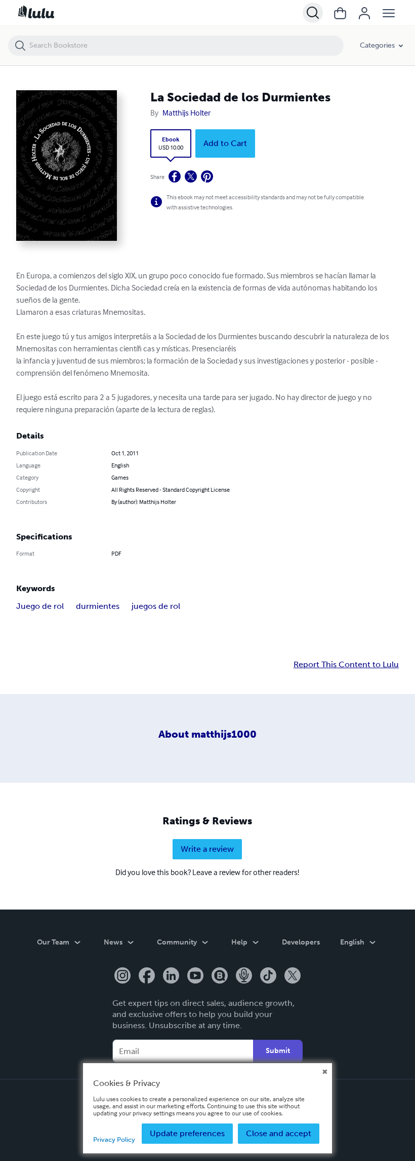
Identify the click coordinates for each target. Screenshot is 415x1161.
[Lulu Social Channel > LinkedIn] (171, 976)
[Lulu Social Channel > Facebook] (147, 976)
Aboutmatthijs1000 (207, 734)
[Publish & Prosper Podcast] (244, 976)
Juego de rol (40, 606)
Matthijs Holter (186, 112)
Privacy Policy (114, 1139)
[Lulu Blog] (220, 976)
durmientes (97, 606)
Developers (301, 942)
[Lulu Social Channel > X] (292, 976)
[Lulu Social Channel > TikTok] (268, 976)
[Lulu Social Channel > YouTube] (195, 976)
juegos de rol (156, 606)
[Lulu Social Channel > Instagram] (122, 976)
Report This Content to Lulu (346, 664)
